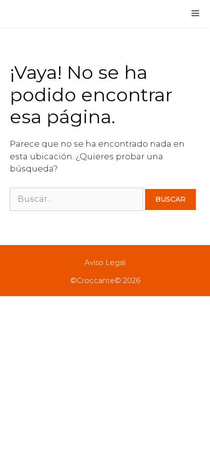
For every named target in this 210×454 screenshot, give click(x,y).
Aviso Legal (105, 262)
